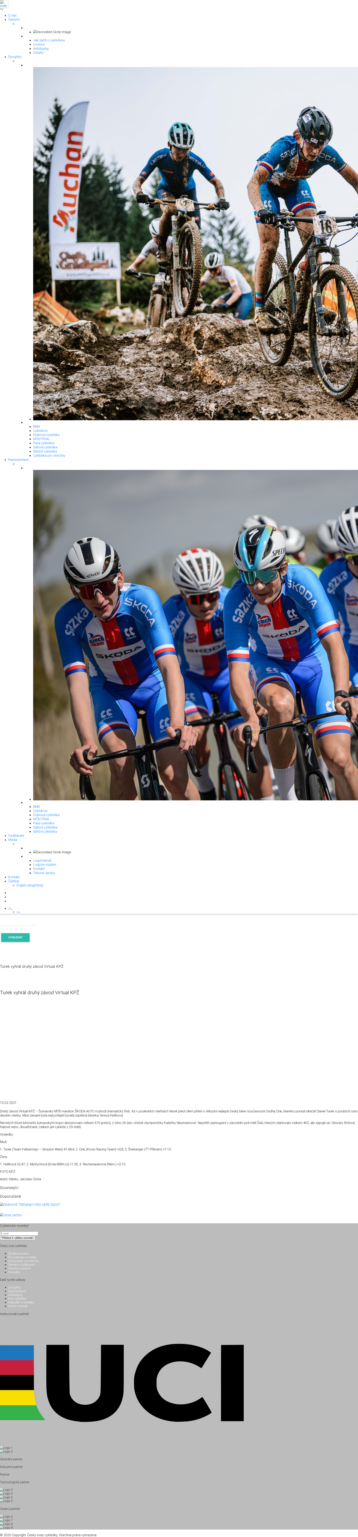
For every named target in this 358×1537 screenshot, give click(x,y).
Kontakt (39, 869)
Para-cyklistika (43, 443)
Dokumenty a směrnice (23, 1261)
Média (12, 840)
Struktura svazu (18, 1253)
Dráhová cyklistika (46, 435)
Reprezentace (18, 459)
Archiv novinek (18, 1306)
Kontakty (14, 1272)
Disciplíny (15, 57)
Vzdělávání (16, 835)
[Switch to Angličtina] (18, 912)
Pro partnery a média (22, 1257)
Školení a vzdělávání (21, 1265)
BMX (36, 426)
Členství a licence (19, 1268)
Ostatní (38, 52)
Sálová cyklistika (45, 447)
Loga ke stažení (44, 864)
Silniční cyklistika (45, 451)
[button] (10, 908)
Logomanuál (42, 860)
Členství (13, 19)
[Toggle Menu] (1, 9)
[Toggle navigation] (1, 8)
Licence (39, 44)
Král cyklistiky (17, 1298)
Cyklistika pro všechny (49, 455)
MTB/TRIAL (41, 439)
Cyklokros (40, 431)
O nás (12, 15)
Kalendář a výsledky (21, 1302)
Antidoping (40, 48)
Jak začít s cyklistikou (49, 40)
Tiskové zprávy (44, 873)
